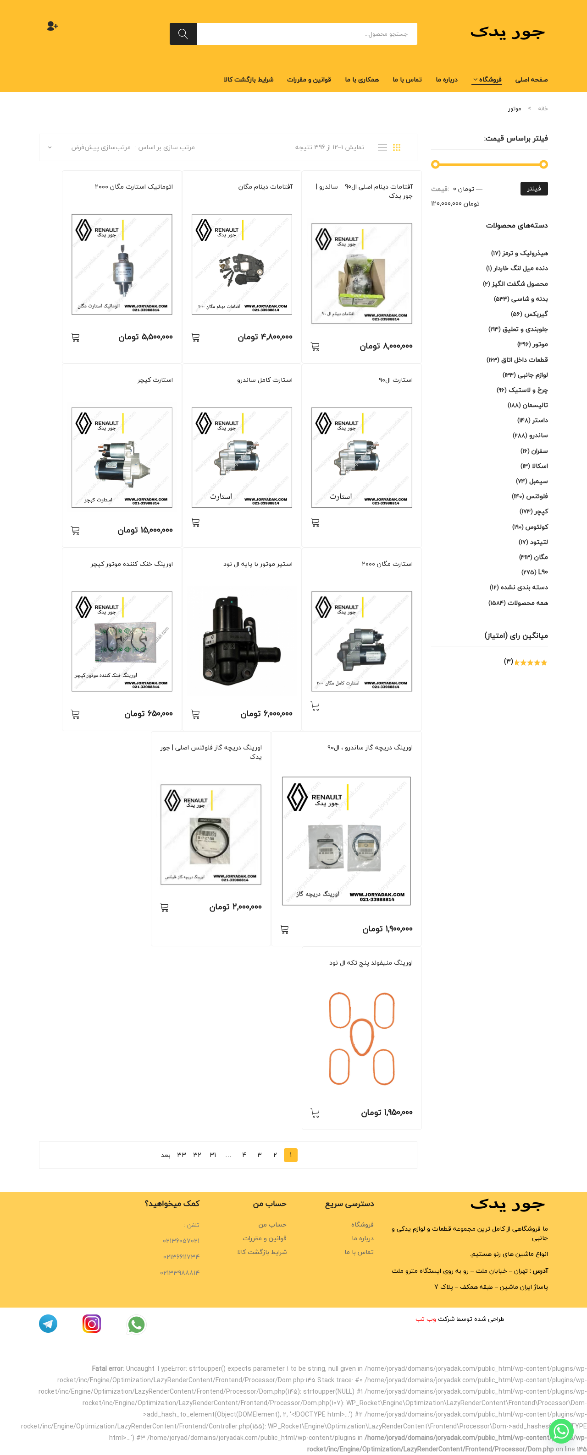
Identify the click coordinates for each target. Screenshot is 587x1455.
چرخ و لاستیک (528, 390)
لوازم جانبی (533, 374)
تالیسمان (535, 405)
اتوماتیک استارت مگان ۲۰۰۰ (134, 186)
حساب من (273, 1224)
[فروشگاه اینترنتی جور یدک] (509, 32)
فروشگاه (362, 1224)
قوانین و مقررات (265, 1238)
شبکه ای (400, 147)
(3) (509, 661)
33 (181, 1155)
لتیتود (539, 542)
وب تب (425, 1319)
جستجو (183, 34)
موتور (376, 208)
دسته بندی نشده (524, 587)
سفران (540, 450)
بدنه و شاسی (529, 298)
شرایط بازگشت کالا (262, 1252)
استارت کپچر (155, 380)
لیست (385, 147)
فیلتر (534, 188)
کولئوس (537, 526)
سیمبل (357, 760)
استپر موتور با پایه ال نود (258, 564)
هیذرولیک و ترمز (525, 253)
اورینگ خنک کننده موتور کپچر (132, 564)
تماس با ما (359, 1252)
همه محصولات (349, 208)
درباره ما (363, 1238)
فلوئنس (252, 769)
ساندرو (393, 208)
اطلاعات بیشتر (315, 522)
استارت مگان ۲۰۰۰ (387, 564)
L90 (408, 208)
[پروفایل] (53, 25)
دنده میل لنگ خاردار (521, 268)
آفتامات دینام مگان (265, 186)
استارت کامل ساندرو (265, 380)
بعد (166, 1155)
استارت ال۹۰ (396, 380)
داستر (394, 760)
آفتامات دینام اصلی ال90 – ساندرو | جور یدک (364, 191)
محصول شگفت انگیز (520, 283)
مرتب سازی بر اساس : (165, 147)
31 (213, 1155)
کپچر (167, 392)
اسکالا (540, 466)
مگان (287, 199)
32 (197, 1155)
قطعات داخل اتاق (524, 359)
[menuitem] (531, 79)
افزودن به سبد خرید (315, 346)
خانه (543, 108)
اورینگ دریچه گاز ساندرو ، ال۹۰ (370, 747)
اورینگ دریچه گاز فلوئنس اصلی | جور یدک (211, 752)
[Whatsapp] (561, 1431)
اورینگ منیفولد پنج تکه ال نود (371, 962)
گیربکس (536, 314)
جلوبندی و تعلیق (525, 329)
